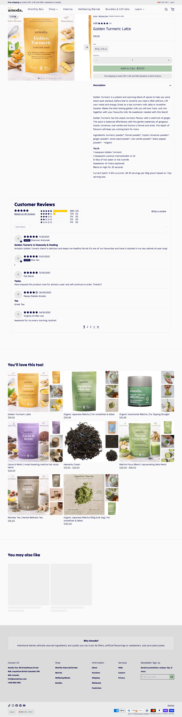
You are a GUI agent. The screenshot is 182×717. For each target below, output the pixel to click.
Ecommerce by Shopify (141, 714)
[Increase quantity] (169, 60)
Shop (52, 9)
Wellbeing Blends (89, 9)
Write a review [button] (158, 211)
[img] (31, 237)
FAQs (120, 667)
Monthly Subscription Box (66, 667)
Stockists (96, 673)
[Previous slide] (12, 47)
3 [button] (90, 327)
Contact (121, 673)
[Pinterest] (20, 705)
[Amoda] (15, 9)
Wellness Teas (103, 16)
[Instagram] (13, 705)
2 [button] (87, 327)
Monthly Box (36, 9)
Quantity (96, 56)
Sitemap (171, 705)
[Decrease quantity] (96, 60)
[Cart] (171, 9)
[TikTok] (9, 705)
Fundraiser (97, 688)
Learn (138, 9)
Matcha (68, 9)
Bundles (58, 683)
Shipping (96, 678)
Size (94, 44)
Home (95, 16)
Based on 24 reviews (24, 214)
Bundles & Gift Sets (118, 9)
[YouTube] (24, 705)
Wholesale (96, 683)
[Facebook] (16, 705)
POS (129, 714)
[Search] (165, 9)
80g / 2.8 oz (101, 49)
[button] (132, 69)
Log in (172, 2)
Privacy (121, 678)
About (94, 667)
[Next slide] (87, 47)
